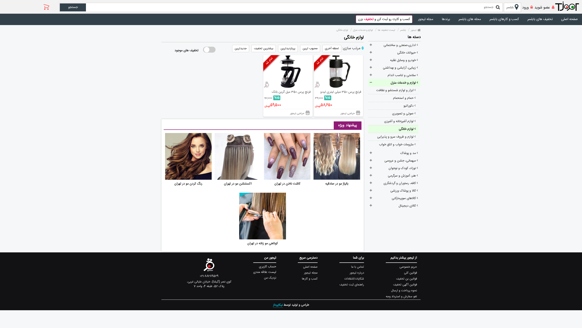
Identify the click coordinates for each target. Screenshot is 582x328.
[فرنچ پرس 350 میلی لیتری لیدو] (338, 71)
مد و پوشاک (408, 153)
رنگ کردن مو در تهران (188, 184)
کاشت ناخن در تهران (287, 184)
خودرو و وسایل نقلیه (403, 60)
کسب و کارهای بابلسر (504, 19)
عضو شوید (542, 8)
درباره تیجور (357, 272)
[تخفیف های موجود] (209, 50)
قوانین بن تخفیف (406, 278)
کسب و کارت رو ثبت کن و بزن (384, 19)
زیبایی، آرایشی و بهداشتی (400, 68)
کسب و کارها (310, 278)
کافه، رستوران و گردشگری (400, 183)
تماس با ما (357, 266)
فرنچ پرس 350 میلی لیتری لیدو (340, 92)
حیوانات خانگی (407, 53)
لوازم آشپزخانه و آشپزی (399, 121)
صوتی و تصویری (403, 113)
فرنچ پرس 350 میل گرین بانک (291, 92)
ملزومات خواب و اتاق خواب (396, 144)
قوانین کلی (410, 272)
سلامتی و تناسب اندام (402, 75)
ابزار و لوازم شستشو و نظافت (395, 90)
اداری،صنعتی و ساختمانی (400, 45)
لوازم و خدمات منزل (404, 83)
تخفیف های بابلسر (540, 19)
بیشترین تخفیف (263, 48)
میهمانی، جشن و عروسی (400, 161)
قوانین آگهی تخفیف (405, 284)
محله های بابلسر (470, 19)
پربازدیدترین (288, 48)
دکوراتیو (409, 106)
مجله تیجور (425, 19)
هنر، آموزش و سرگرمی (402, 176)
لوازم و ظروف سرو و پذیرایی (395, 137)
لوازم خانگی (406, 129)
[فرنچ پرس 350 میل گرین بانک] (288, 71)
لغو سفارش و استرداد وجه (401, 296)
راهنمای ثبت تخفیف (351, 284)
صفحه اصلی (569, 19)
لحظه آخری (332, 48)
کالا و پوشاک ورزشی (403, 191)
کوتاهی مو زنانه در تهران (262, 243)
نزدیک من (270, 277)
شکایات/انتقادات (354, 278)
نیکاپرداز (278, 305)
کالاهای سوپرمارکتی (404, 198)
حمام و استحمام (403, 98)
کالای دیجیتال (408, 206)
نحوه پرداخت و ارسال (404, 290)
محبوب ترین (310, 48)
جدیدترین (241, 48)
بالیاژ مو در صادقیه (336, 184)
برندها (446, 19)
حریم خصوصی (408, 266)
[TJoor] (569, 6)
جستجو (73, 7)
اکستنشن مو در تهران (238, 184)
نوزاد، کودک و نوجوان (403, 168)
